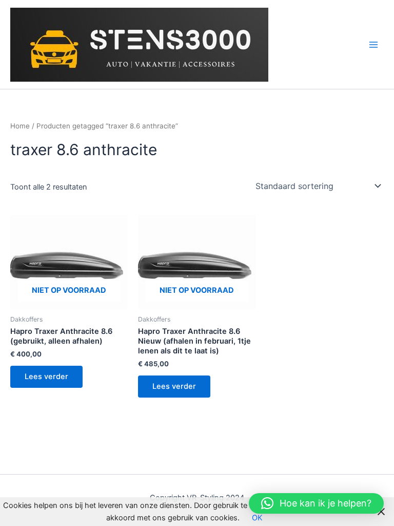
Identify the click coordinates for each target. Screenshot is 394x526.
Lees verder (46, 376)
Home (20, 126)
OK (257, 517)
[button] (316, 503)
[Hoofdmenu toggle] (373, 44)
